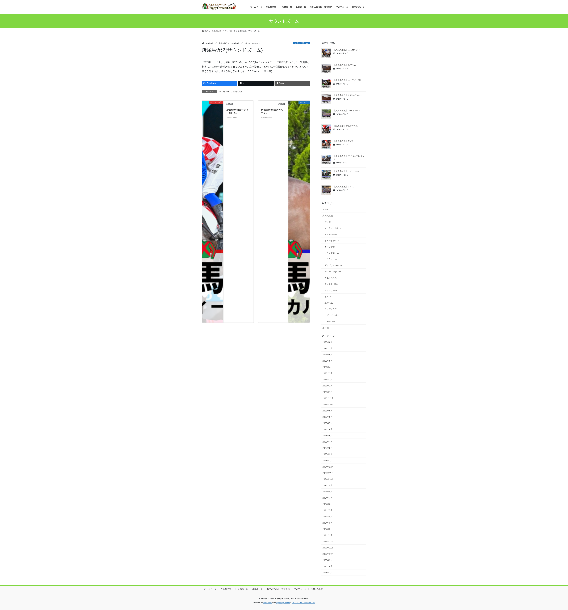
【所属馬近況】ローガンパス (346, 110)
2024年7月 (327, 498)
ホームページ (210, 589)
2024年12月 (328, 467)
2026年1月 (327, 386)
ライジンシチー (332, 309)
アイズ (328, 222)
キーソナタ (330, 247)
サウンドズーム (301, 43)
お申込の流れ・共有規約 (278, 589)
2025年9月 (327, 411)
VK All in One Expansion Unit (303, 603)
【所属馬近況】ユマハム (344, 65)
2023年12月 (328, 541)
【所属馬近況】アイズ (343, 186)
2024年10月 (328, 479)
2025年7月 (327, 423)
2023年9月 (327, 560)
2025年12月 (328, 392)
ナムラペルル (331, 278)
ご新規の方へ (227, 589)
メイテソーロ (331, 290)
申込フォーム (300, 589)
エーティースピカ (333, 228)
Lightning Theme (283, 603)
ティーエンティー (333, 271)
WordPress (267, 603)
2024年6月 (327, 504)
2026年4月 (327, 367)
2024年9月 (327, 485)
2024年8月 (327, 491)
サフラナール (331, 259)
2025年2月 (327, 454)
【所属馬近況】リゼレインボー (347, 95)
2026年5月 (327, 361)
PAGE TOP (553, 589)
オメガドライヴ (332, 240)
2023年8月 (327, 566)
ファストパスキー (333, 284)
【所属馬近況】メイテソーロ (346, 171)
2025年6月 (327, 429)
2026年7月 (327, 348)
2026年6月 (327, 354)
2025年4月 (327, 442)
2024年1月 (327, 535)
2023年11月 (327, 548)
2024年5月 (327, 510)
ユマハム (329, 303)
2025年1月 (327, 460)
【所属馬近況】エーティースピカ (348, 80)
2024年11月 (327, 473)
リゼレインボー (332, 315)
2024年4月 (327, 516)
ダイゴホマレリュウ (334, 265)
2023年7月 (327, 572)
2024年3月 (327, 523)
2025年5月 (327, 435)
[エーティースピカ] (212, 211)
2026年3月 (327, 373)
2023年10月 (328, 554)
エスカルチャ (331, 234)
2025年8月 (327, 417)
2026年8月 (327, 342)
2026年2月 (327, 379)
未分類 (325, 328)
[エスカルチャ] (299, 211)
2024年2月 (327, 529)
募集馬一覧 (257, 589)
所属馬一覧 (243, 589)
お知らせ (326, 209)
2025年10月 (328, 404)
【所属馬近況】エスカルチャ (346, 50)
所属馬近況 (237, 92)
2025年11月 (327, 398)
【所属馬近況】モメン (343, 141)
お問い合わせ (317, 589)
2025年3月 (327, 448)
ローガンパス (331, 321)
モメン (328, 296)
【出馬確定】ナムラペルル (345, 126)
